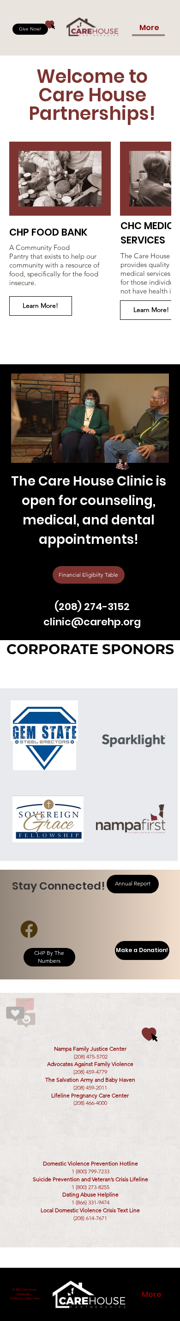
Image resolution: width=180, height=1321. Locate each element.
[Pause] (23, 450)
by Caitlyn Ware (30, 1298)
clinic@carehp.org (92, 622)
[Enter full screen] (156, 450)
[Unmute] (39, 450)
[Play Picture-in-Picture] (141, 450)
